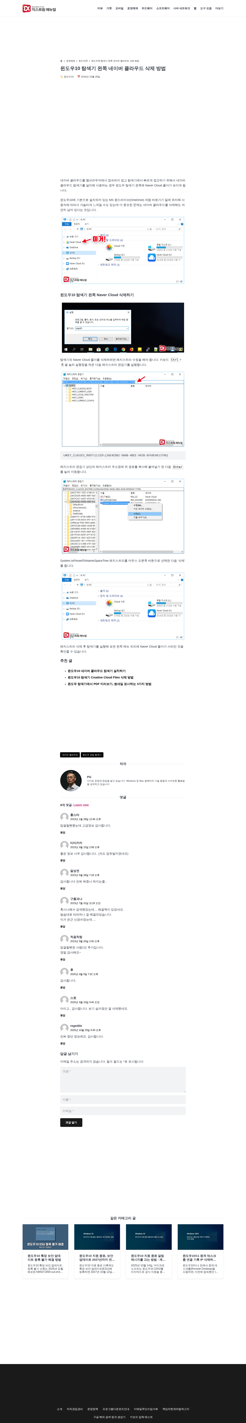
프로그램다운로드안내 (116, 1409)
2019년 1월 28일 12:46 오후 (85, 819)
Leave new (81, 805)
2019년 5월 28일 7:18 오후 (85, 875)
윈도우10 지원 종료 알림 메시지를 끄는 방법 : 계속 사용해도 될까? (148, 1259)
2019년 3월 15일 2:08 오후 (85, 847)
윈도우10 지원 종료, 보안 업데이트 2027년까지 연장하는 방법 (97, 1259)
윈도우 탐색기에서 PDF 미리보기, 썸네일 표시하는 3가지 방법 (109, 684)
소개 (59, 1409)
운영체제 (70, 61)
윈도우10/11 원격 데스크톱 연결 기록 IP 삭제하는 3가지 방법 (199, 1259)
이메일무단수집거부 (146, 1409)
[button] (225, 8)
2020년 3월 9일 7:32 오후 (84, 974)
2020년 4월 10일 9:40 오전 (85, 1002)
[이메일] (73, 780)
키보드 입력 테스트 (141, 1417)
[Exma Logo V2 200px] (39, 8)
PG (89, 777)
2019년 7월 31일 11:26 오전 (85, 903)
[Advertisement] (123, 147)
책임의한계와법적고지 (175, 1409)
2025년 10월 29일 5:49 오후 (85, 1030)
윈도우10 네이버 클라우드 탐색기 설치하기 (97, 671)
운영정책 (92, 1409)
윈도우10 (83, 61)
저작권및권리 (75, 1409)
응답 (62, 832)
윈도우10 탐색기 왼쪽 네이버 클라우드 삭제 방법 (115, 61)
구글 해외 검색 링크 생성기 (109, 1417)
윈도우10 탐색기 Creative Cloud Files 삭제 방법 (101, 677)
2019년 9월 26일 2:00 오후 (85, 941)
